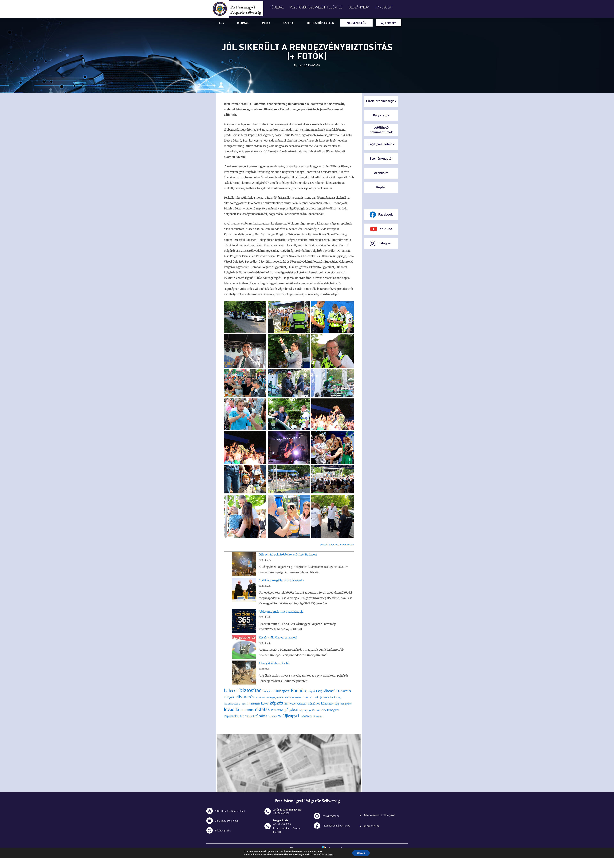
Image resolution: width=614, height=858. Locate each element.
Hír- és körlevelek (320, 23)
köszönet (314, 703)
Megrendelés (356, 23)
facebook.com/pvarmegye (336, 825)
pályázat (291, 710)
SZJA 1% (288, 23)
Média (266, 23)
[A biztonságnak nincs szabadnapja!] (244, 622)
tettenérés (321, 710)
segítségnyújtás (307, 710)
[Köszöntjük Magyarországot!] (244, 648)
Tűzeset (249, 716)
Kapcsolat (384, 7)
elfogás (229, 697)
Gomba (309, 697)
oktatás (262, 709)
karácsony (335, 697)
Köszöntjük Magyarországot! (278, 637)
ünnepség (318, 716)
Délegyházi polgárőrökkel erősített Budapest (288, 554)
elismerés (245, 696)
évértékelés (306, 716)
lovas (229, 709)
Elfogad (361, 852)
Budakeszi (336, 544)
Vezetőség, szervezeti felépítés (316, 7)
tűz (242, 716)
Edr (221, 23)
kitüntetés (255, 704)
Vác (280, 716)
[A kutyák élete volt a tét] (244, 673)
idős (317, 697)
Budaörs (299, 690)
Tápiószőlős (231, 716)
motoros (247, 710)
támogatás (333, 710)
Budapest (282, 691)
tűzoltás (261, 716)
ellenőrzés (260, 698)
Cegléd (312, 691)
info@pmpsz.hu (223, 830)
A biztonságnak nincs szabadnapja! (281, 611)
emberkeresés (298, 697)
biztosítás (325, 544)
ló (237, 709)
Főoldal (277, 7)
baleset (231, 690)
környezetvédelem (295, 703)
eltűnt (288, 697)
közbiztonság (330, 703)
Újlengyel (291, 715)
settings (329, 854)
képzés (276, 703)
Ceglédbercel (325, 691)
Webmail (243, 23)
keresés (245, 704)
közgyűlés (346, 703)
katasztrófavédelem (232, 704)
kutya (264, 703)
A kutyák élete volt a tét (274, 663)
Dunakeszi (344, 691)
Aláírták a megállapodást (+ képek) (281, 580)
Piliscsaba (277, 710)
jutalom (324, 697)
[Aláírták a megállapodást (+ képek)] (244, 590)
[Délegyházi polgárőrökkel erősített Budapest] (244, 565)
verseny (272, 716)
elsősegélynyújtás (275, 697)
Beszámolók (359, 7)
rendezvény (348, 544)
